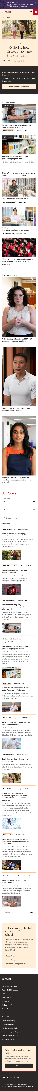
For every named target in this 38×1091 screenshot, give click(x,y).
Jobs (3, 994)
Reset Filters (6, 523)
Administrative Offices (9, 986)
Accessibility (6, 1017)
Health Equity (7, 835)
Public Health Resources (10, 990)
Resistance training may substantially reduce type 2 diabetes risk (17, 126)
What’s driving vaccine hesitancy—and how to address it (16, 723)
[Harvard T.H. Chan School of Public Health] (12, 979)
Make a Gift (6, 1005)
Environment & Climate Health (12, 162)
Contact (5, 1009)
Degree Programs (11, 956)
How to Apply (10, 960)
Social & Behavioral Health (11, 876)
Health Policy (7, 683)
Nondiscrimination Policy (10, 1028)
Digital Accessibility (8, 1020)
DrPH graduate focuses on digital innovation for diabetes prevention (15, 229)
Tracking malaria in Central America (16, 199)
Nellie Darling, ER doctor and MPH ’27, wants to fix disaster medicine (17, 340)
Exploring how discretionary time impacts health (19, 51)
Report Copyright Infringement (12, 1032)
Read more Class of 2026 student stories (24, 174)
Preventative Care (8, 233)
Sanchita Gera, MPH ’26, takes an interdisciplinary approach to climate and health (16, 480)
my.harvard (6, 997)
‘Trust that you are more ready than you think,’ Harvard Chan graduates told (17, 260)
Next (31, 912)
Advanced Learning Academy (15, 964)
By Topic (5, 506)
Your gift (9, 4)
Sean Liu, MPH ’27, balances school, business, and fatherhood (16, 409)
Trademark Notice (8, 1039)
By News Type (6, 498)
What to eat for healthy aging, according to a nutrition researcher (15, 535)
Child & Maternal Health (10, 566)
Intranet (5, 1001)
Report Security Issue (9, 1036)
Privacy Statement (8, 1024)
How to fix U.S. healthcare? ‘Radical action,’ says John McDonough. (16, 689)
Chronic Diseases (8, 61)
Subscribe (19, 1066)
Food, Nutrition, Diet (9, 529)
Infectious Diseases (9, 202)
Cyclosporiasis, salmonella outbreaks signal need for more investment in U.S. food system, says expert (14, 796)
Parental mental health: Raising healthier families (14, 571)
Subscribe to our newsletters (19, 87)
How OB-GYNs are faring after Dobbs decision (14, 881)
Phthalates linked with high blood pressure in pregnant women (15, 157)
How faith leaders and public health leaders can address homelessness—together (16, 841)
